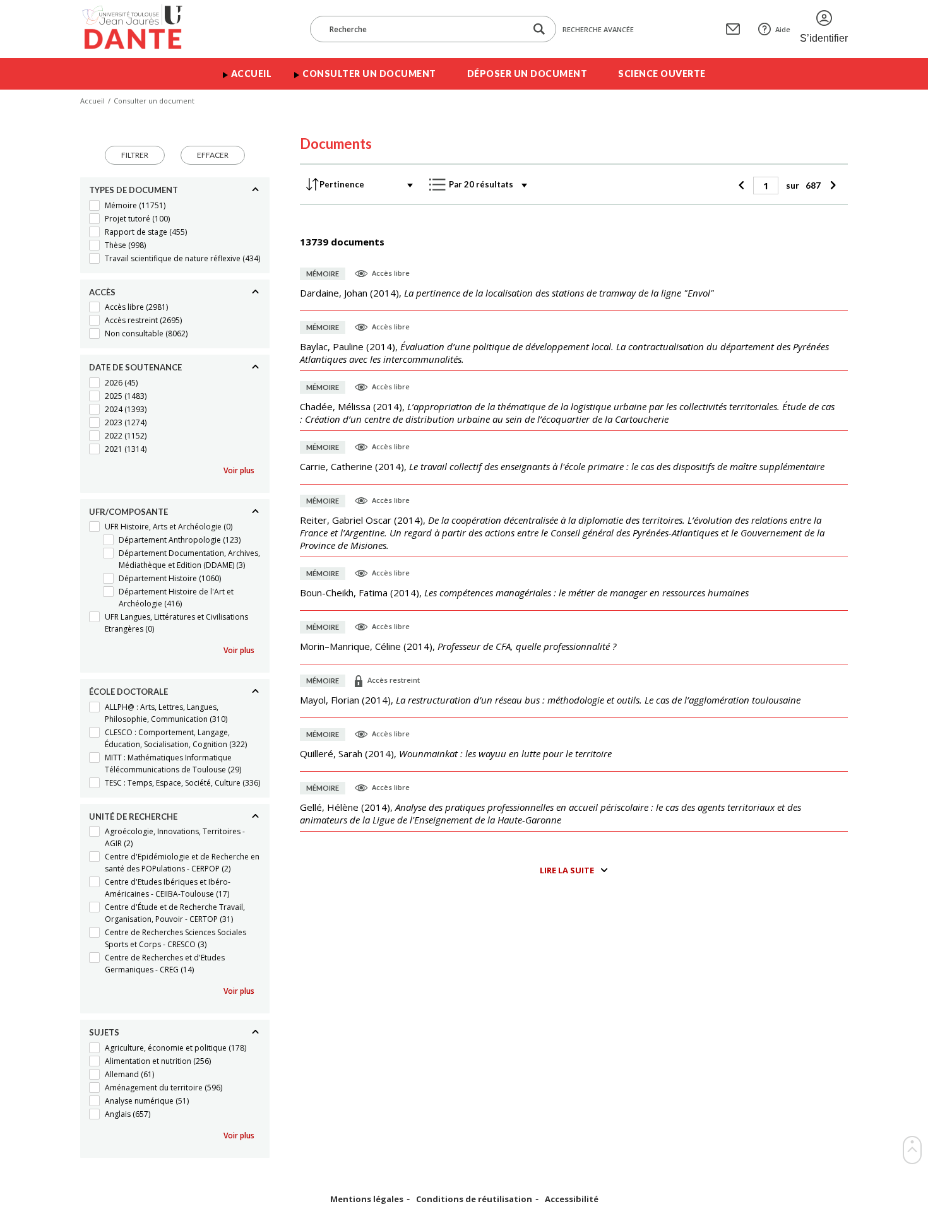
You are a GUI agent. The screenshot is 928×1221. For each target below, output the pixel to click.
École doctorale (128, 692)
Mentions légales (366, 1199)
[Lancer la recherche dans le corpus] (539, 29)
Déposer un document (527, 73)
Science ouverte (662, 73)
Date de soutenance (135, 367)
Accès (102, 292)
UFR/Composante (128, 512)
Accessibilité (571, 1199)
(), (507, 292)
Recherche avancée (598, 29)
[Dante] (140, 29)
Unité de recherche (133, 816)
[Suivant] (831, 185)
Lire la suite (567, 870)
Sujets (104, 1032)
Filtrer (134, 155)
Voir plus (238, 470)
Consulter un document (369, 73)
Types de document (133, 190)
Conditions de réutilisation (474, 1199)
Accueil (251, 73)
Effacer (213, 155)
